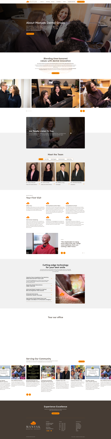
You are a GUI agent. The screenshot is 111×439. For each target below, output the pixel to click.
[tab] (40, 159)
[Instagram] (48, 430)
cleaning (55, 221)
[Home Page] (31, 1)
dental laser (33, 280)
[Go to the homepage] (33, 426)
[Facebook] (46, 430)
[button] (42, 1)
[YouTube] (51, 430)
